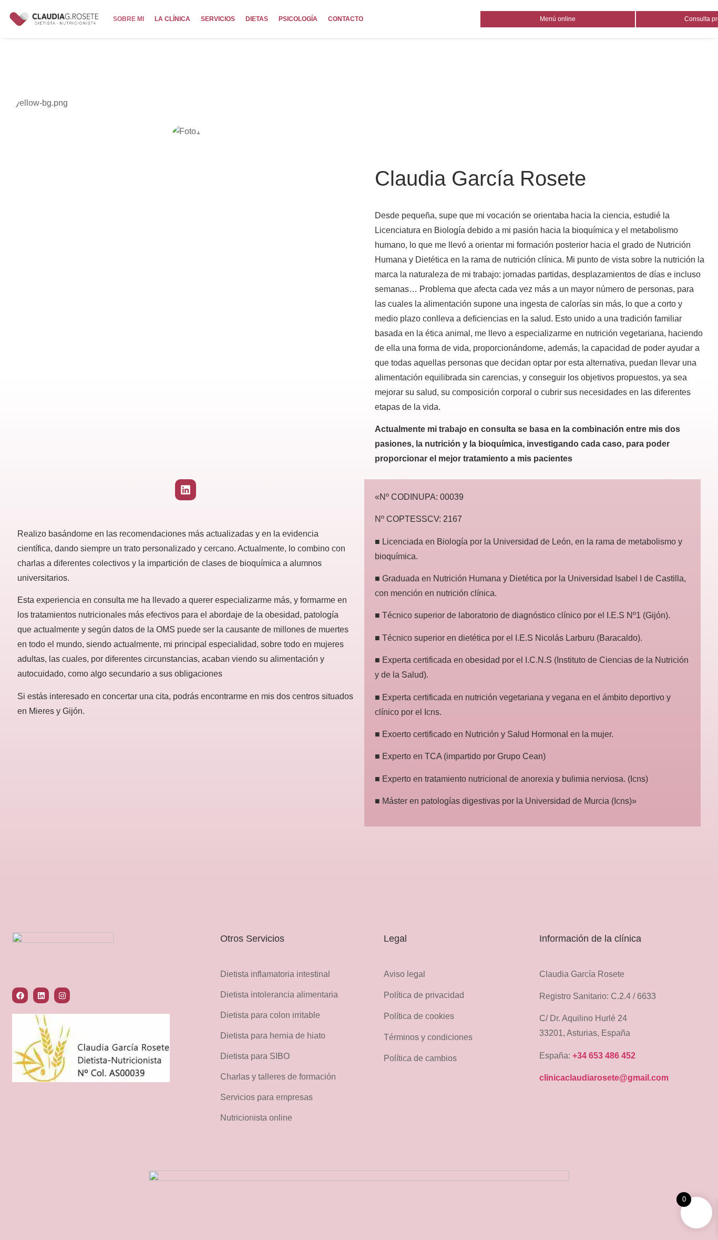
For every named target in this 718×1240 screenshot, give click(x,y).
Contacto (345, 19)
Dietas (256, 19)
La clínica (172, 19)
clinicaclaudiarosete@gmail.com (604, 1077)
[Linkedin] (185, 489)
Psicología (298, 19)
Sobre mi (128, 19)
